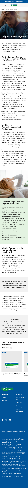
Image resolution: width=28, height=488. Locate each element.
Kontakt (3, 397)
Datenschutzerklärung (21, 398)
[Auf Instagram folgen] (6, 420)
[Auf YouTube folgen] (10, 420)
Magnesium (4, 159)
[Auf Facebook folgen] (2, 420)
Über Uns (4, 400)
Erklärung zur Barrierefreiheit (20, 410)
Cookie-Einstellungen (19, 406)
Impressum (19, 402)
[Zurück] (1, 1)
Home (2, 9)
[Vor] (26, 1)
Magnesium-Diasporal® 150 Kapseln (11, 374)
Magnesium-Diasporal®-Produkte (10, 308)
